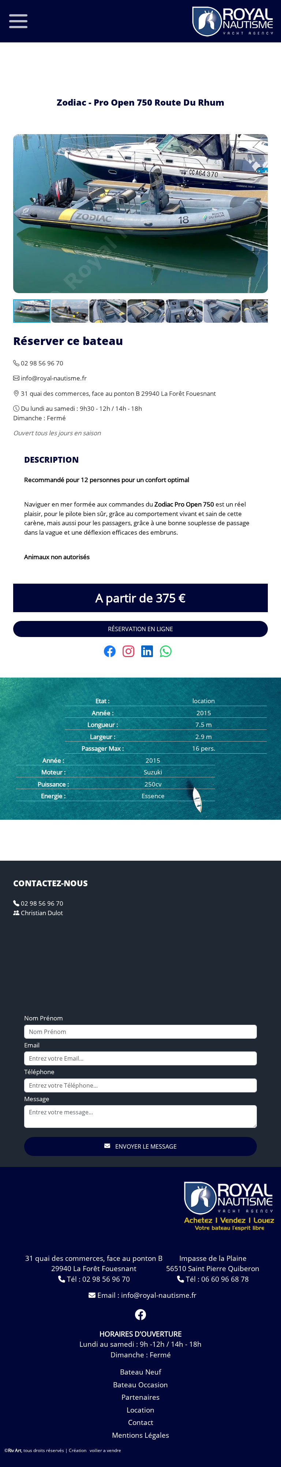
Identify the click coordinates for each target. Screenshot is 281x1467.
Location (140, 1410)
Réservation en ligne (140, 629)
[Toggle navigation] (18, 21)
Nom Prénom (43, 1018)
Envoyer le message (145, 1146)
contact (140, 1422)
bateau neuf (140, 1372)
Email (32, 1045)
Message (36, 1099)
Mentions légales (140, 1435)
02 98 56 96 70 (41, 903)
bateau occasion (140, 1385)
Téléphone (39, 1072)
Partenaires (140, 1397)
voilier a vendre (105, 1450)
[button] (261, 141)
